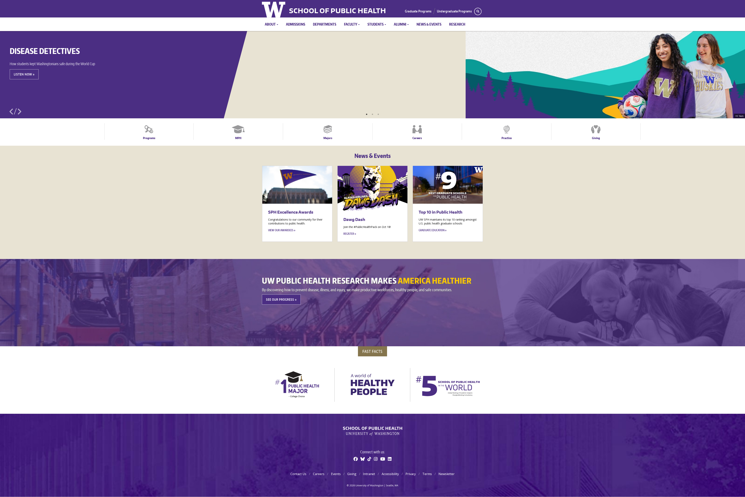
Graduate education (431, 230)
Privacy (410, 474)
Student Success (61, 74)
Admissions (295, 24)
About (270, 24)
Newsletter (446, 474)
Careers (417, 138)
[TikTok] (369, 459)
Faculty (351, 24)
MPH (238, 138)
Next (19, 111)
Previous (11, 111)
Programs (149, 138)
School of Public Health (337, 11)
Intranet (369, 474)
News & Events (429, 24)
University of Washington (274, 8)
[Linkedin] (390, 459)
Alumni (400, 24)
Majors (327, 138)
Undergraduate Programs (454, 11)
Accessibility (390, 474)
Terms (427, 474)
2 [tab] (372, 114)
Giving (596, 138)
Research (457, 24)
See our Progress (280, 299)
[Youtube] (382, 459)
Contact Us (298, 474)
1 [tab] (367, 114)
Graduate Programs (418, 11)
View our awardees (280, 230)
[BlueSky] (362, 459)
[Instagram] (376, 459)
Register (348, 233)
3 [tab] (378, 114)
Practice (507, 138)
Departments (324, 24)
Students (375, 24)
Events (336, 474)
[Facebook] (355, 459)
